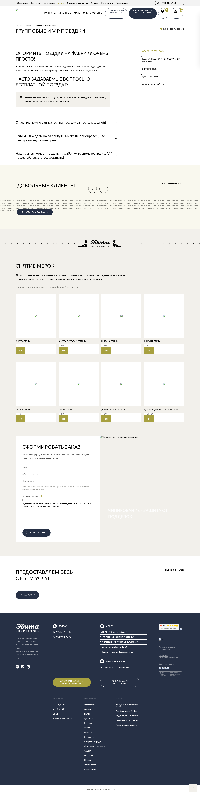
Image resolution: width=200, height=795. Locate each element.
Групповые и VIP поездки (127, 721)
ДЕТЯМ (77, 13)
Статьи (87, 728)
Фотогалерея (107, 3)
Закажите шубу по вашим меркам (143, 12)
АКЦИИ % (88, 751)
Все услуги (29, 595)
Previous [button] (92, 189)
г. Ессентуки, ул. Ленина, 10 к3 (113, 647)
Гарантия (88, 723)
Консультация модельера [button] (116, 12)
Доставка (88, 719)
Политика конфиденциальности (168, 657)
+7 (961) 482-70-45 (62, 637)
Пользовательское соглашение (167, 648)
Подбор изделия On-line (126, 711)
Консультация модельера (120, 682)
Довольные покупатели (77, 3)
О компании (22, 3)
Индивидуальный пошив (127, 716)
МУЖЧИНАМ (65, 13)
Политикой (28, 506)
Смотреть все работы (37, 212)
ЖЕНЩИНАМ (50, 13)
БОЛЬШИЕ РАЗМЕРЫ (92, 13)
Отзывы (94, 3)
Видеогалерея (122, 3)
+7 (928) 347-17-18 (167, 3)
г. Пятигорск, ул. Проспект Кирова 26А (117, 637)
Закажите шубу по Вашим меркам (71, 682)
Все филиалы (49, 3)
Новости (88, 732)
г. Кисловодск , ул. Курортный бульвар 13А (119, 642)
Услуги (61, 3)
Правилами (56, 506)
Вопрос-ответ (90, 737)
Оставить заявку (38, 533)
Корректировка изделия (126, 725)
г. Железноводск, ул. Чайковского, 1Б (116, 652)
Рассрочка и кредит (93, 742)
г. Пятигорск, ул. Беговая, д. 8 (114, 632)
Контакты (35, 3)
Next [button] (103, 189)
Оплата (87, 709)
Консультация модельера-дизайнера (127, 706)
